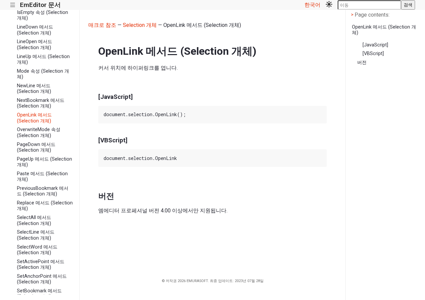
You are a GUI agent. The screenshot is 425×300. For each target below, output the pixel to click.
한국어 (312, 5)
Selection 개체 (140, 25)
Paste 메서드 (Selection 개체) (42, 176)
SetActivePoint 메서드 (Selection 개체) (40, 264)
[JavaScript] (375, 45)
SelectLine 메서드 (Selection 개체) (35, 235)
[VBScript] (373, 53)
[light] (329, 5)
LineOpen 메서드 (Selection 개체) (34, 44)
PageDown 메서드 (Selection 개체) (36, 147)
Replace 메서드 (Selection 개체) (45, 205)
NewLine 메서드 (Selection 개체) (34, 88)
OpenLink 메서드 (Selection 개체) (34, 117)
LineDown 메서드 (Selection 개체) (35, 30)
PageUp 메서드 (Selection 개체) (44, 162)
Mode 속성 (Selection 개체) (43, 74)
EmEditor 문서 (40, 5)
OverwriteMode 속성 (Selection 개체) (38, 132)
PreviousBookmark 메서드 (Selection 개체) (42, 191)
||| (13, 5)
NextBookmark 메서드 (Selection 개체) (40, 103)
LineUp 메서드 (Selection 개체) (43, 59)
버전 (362, 62)
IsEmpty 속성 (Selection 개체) (42, 15)
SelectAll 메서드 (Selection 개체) (34, 220)
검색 (408, 4)
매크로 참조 (102, 25)
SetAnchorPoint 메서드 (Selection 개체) (42, 279)
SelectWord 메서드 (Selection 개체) (37, 250)
